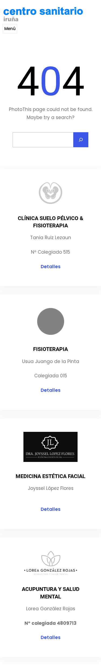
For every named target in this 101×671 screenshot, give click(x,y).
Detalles (51, 266)
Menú (10, 28)
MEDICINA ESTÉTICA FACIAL (50, 476)
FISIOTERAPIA (50, 349)
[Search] (80, 139)
